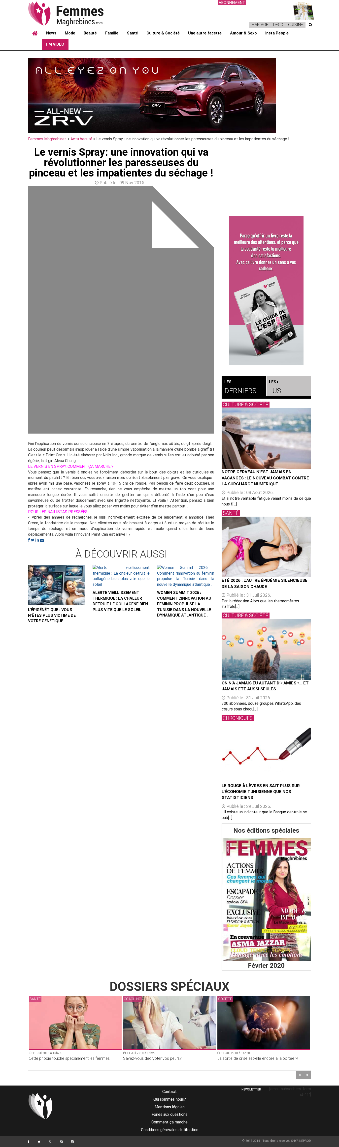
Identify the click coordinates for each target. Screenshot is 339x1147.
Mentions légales (170, 1107)
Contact (169, 1091)
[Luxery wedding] (301, 10)
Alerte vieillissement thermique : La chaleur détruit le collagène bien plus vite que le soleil (120, 601)
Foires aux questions (169, 1114)
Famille (111, 33)
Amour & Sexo (243, 33)
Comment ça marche (169, 1122)
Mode (70, 33)
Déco (278, 24)
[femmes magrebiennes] (72, 13)
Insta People (277, 33)
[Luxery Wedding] (266, 899)
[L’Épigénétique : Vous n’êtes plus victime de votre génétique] (56, 585)
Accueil (35, 33)
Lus (275, 387)
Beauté (90, 33)
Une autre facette (205, 33)
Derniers (240, 387)
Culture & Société (163, 33)
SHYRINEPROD (301, 1141)
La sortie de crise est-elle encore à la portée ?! (257, 1058)
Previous (21, 311)
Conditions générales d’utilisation (169, 1129)
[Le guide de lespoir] (266, 290)
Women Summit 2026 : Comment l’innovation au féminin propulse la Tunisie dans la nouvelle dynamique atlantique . (184, 604)
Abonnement (232, 2)
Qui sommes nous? (169, 1099)
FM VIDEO (55, 44)
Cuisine (295, 24)
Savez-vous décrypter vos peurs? (152, 1058)
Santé (132, 33)
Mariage (259, 24)
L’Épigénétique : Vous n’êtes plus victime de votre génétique (52, 615)
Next (222, 311)
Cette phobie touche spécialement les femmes (69, 1058)
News (51, 33)
